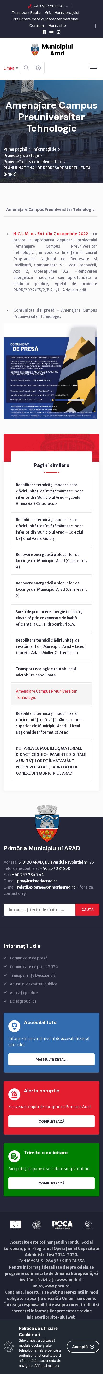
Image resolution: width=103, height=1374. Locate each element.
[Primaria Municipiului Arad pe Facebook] (44, 32)
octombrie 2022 (72, 233)
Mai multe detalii (52, 1059)
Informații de (44, 149)
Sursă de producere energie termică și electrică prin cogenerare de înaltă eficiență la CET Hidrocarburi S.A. (49, 617)
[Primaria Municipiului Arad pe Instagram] (58, 32)
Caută (87, 910)
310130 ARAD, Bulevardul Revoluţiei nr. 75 (56, 862)
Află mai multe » (46, 1365)
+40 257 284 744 (27, 874)
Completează (51, 1121)
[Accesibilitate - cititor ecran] (38, 68)
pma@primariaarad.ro (37, 880)
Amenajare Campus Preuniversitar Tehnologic (46, 694)
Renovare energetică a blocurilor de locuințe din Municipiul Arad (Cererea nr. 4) (51, 560)
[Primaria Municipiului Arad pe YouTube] (51, 32)
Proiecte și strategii (21, 155)
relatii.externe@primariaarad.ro (46, 887)
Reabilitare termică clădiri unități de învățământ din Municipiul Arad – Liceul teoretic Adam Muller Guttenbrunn (50, 646)
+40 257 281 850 (49, 6)
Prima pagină (15, 149)
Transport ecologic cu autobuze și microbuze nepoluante (46, 671)
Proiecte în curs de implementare (33, 161)
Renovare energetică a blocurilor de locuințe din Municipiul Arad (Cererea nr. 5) (51, 589)
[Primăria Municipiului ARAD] (51, 49)
